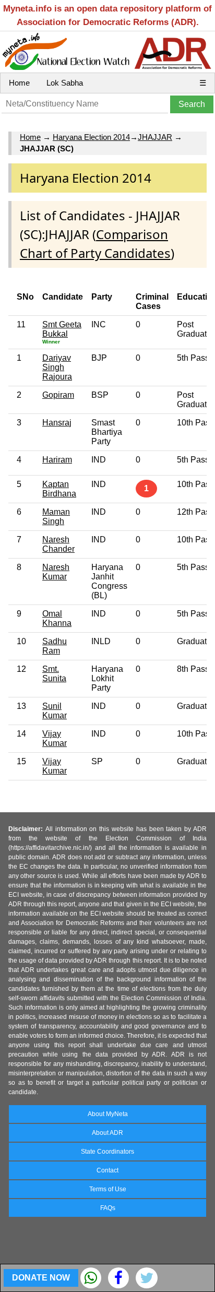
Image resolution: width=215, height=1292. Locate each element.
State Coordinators (107, 1151)
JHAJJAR (155, 137)
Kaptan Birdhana (59, 489)
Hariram (57, 459)
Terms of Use (107, 1189)
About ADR (107, 1132)
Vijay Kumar (54, 738)
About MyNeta (108, 1114)
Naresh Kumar (55, 572)
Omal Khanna (56, 618)
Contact (107, 1170)
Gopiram (58, 394)
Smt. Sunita (54, 674)
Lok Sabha (64, 82)
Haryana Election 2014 (91, 137)
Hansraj (56, 422)
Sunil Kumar (54, 711)
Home (19, 82)
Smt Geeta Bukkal (61, 329)
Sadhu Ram (54, 646)
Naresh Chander (58, 544)
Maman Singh (56, 516)
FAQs (107, 1208)
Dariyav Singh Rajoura (57, 367)
